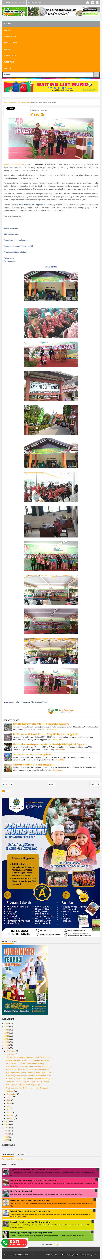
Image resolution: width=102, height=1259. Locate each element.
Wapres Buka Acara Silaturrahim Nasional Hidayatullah (29, 1066)
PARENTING (9, 62)
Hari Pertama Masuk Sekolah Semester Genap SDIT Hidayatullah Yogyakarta (45, 734)
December (11, 1051)
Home (8, 24)
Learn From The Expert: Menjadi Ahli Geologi (25, 1063)
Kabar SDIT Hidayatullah (40, 110)
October (10, 1091)
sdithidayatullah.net (92, 1255)
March (10, 1112)
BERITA (7, 30)
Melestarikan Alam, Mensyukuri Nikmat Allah (30, 1200)
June (9, 1103)
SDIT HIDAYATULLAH (25, 1255)
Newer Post (7, 784)
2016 (7, 1124)
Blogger (56, 1245)
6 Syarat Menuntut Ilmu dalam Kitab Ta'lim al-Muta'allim (35, 1170)
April (9, 1109)
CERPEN (7, 49)
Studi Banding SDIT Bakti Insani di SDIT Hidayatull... (28, 1088)
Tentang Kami (8, 3)
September (12, 1094)
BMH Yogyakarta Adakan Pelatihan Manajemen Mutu (28, 1076)
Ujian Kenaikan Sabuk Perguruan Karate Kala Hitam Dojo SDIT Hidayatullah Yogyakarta (50, 744)
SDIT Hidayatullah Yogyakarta (32, 204)
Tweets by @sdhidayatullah (13, 1159)
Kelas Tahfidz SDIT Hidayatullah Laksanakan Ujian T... (29, 1069)
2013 (7, 1134)
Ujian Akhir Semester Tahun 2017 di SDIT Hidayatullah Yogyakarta (41, 724)
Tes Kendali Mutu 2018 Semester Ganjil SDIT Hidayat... (29, 1057)
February (11, 1115)
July (9, 1100)
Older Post (95, 784)
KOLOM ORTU (10, 56)
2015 (7, 1128)
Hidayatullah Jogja (34, 3)
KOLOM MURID (10, 43)
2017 (7, 1121)
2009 (7, 1140)
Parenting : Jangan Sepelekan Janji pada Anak (31, 1233)
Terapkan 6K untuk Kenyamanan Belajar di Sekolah (27, 1082)
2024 (7, 1030)
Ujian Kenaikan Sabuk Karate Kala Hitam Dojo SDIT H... (29, 1073)
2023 (7, 1033)
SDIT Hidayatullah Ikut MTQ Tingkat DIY (23, 1085)
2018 (7, 1048)
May (9, 1106)
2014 (7, 1131)
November (11, 1054)
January (10, 1118)
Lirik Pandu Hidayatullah (21, 1191)
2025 (7, 1027)
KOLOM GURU (10, 37)
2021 (7, 1039)
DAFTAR (7, 68)
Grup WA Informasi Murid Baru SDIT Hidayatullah (33, 764)
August (10, 1097)
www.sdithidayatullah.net (14, 164)
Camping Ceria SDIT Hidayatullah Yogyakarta (32, 754)
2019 (7, 1045)
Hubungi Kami (20, 3)
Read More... (52, 729)
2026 (7, 1024)
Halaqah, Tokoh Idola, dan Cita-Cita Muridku (30, 1222)
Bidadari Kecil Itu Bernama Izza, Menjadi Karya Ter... (28, 1060)
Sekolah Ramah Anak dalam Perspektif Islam (30, 1211)
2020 (7, 1042)
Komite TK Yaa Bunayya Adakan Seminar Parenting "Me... (30, 1079)
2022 (7, 1036)
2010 (7, 1137)
